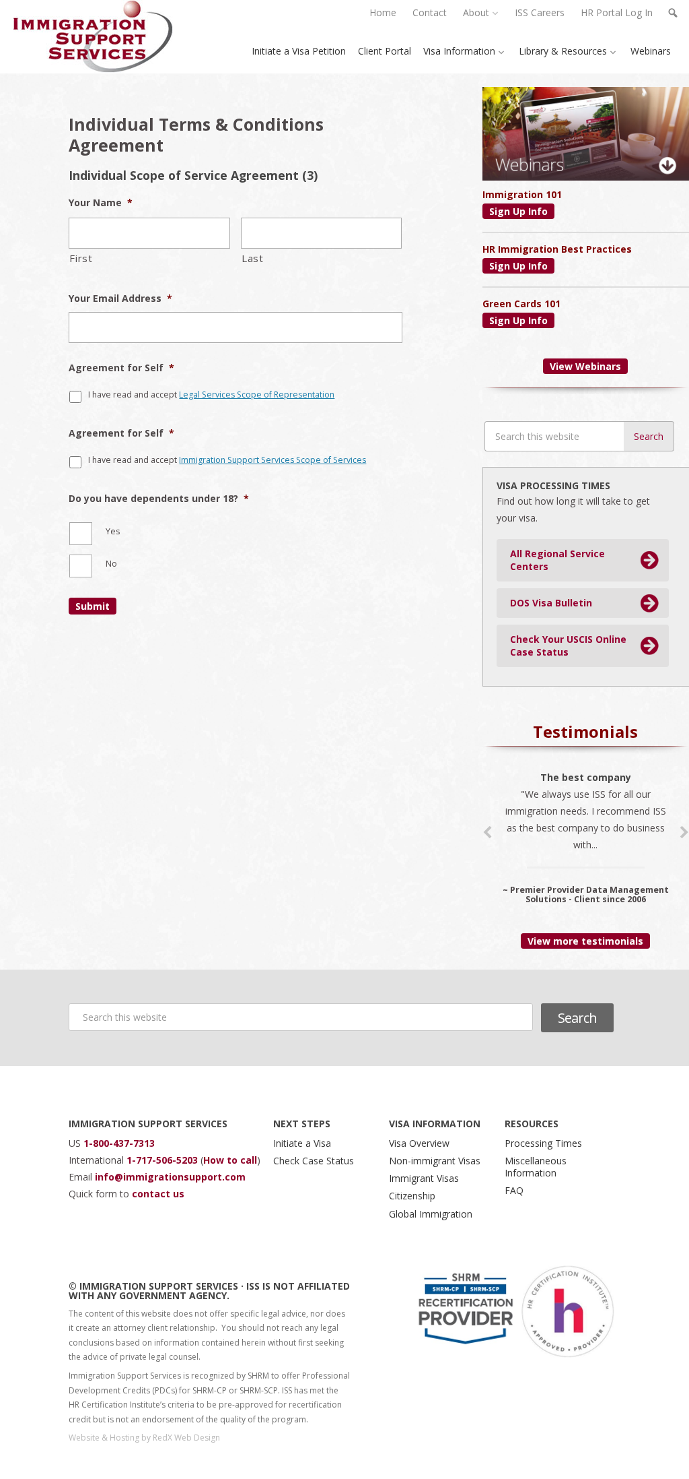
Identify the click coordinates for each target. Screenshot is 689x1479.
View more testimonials (585, 941)
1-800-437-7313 (119, 1143)
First (80, 258)
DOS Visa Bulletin (551, 602)
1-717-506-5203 (163, 1160)
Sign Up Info (518, 211)
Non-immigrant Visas (434, 1160)
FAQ (514, 1190)
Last (253, 258)
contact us (158, 1193)
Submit (92, 606)
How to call (230, 1160)
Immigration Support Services (93, 36)
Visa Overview (419, 1143)
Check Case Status (313, 1160)
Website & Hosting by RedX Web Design (144, 1437)
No (111, 563)
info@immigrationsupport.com (170, 1176)
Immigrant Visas (424, 1178)
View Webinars (585, 366)
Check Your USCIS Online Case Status (568, 646)
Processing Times (543, 1143)
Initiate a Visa (302, 1143)
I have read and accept (211, 394)
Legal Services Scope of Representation (256, 394)
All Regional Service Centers (557, 560)
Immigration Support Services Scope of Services (272, 460)
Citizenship (412, 1195)
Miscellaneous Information (536, 1166)
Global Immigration (430, 1213)
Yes (113, 531)
